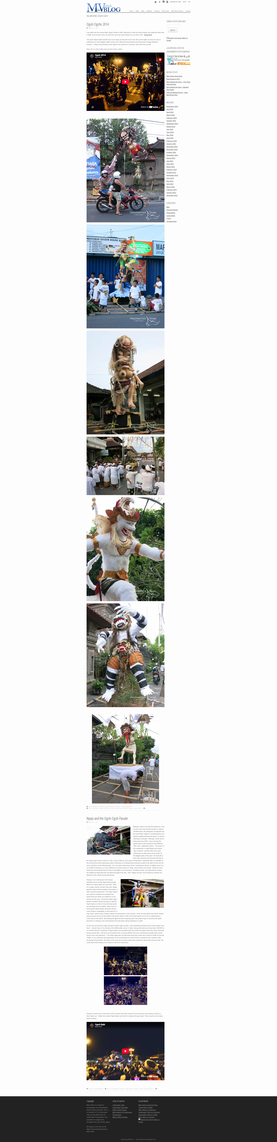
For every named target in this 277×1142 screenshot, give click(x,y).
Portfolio (156, 11)
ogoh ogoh (118, 808)
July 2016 (170, 109)
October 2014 (171, 152)
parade (125, 808)
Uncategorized (127, 806)
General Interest (99, 806)
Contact (188, 11)
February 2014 (172, 169)
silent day (137, 808)
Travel (118, 806)
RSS (189, 1)
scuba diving (171, 216)
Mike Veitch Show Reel (174, 76)
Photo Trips (165, 11)
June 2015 (170, 132)
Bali (90, 808)
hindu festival (104, 808)
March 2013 (171, 187)
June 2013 (170, 178)
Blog (142, 11)
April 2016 (170, 112)
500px (184, 1)
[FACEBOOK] (160, 2)
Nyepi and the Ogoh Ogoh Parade (107, 818)
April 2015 (170, 138)
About (137, 11)
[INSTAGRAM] (163, 2)
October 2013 (171, 172)
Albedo (142, 1139)
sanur (131, 808)
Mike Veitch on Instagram (147, 1110)
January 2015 (171, 144)
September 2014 (172, 155)
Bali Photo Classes (177, 11)
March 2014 (171, 167)
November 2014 (172, 149)
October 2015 (171, 121)
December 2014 (172, 147)
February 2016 (172, 118)
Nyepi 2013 (148, 35)
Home (131, 11)
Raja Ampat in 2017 (173, 79)
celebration (115, 1089)
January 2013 (171, 192)
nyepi (112, 808)
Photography (110, 806)
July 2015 (170, 129)
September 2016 (172, 106)
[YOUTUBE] (167, 2)
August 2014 (171, 158)
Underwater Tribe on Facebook (149, 1112)
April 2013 (170, 184)
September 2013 (172, 175)
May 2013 (170, 181)
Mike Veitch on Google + (146, 1117)
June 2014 (170, 164)
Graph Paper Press (151, 1139)
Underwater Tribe (175, 1)
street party (148, 1089)
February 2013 (172, 190)
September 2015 (172, 124)
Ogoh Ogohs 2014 (98, 24)
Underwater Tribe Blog (120, 1107)
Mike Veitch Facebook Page (148, 1105)
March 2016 (171, 115)
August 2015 (171, 126)
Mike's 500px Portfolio (120, 1117)
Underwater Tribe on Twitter (148, 1115)
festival (95, 808)
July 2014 (170, 161)
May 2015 (170, 135)
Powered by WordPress (127, 1139)
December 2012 (172, 195)
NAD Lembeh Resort (120, 1110)
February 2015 (172, 141)
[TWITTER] (155, 2)
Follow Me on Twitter (145, 1107)
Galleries (149, 11)
